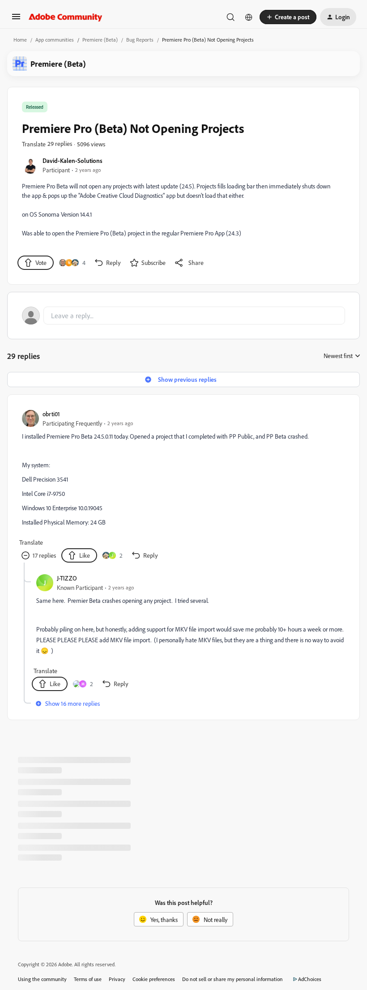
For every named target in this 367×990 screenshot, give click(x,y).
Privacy (117, 979)
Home (20, 39)
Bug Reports (140, 39)
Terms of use (88, 979)
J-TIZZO (67, 578)
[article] (183, 486)
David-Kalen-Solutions (72, 160)
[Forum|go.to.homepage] (65, 17)
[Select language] (249, 17)
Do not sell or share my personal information (232, 979)
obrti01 (51, 414)
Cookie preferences (153, 979)
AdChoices (309, 979)
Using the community (42, 979)
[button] (16, 19)
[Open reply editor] (183, 315)
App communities (54, 39)
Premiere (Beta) (100, 39)
